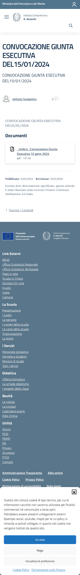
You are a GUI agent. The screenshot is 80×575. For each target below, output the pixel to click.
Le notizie (8, 401)
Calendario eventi (13, 411)
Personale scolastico (15, 351)
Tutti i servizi (10, 365)
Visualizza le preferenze (40, 561)
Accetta (40, 539)
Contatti (7, 462)
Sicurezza (8, 452)
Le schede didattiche (15, 384)
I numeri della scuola (15, 324)
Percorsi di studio (13, 361)
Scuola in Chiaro (12, 278)
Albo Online (9, 415)
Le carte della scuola (15, 329)
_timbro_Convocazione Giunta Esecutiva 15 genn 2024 (37, 151)
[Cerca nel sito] (71, 26)
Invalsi (6, 287)
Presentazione (11, 310)
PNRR (6, 438)
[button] (74, 492)
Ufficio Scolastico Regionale (20, 264)
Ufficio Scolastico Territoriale (20, 269)
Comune (7, 297)
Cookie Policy (21, 569)
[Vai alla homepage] (17, 17)
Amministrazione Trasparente (22, 473)
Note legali (54, 486)
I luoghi (7, 315)
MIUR (6, 259)
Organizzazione (12, 333)
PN (4, 443)
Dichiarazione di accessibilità (21, 486)
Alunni (6, 429)
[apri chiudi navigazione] (6, 17)
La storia (7, 338)
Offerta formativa (13, 379)
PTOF (5, 457)
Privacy (7, 448)
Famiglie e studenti (14, 356)
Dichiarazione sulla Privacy (48, 569)
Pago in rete (10, 273)
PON (5, 434)
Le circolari (9, 406)
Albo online (55, 473)
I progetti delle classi (15, 388)
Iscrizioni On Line (13, 283)
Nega (40, 550)
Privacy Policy (34, 479)
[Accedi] (74, 4)
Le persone (9, 319)
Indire (6, 292)
